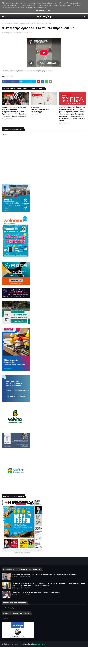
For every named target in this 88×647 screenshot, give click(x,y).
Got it (50, 10)
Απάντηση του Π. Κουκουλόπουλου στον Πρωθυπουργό (40, 109)
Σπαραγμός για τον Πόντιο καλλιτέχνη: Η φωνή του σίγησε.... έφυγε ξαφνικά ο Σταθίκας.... (45, 574)
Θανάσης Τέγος (8, 33)
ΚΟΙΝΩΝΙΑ (15, 23)
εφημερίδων (27, 552)
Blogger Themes (19, 644)
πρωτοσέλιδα (18, 552)
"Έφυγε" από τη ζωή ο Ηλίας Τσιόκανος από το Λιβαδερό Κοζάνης (36, 592)
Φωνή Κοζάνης (44, 16)
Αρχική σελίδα (6, 23)
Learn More (41, 10)
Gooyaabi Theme (39, 644)
